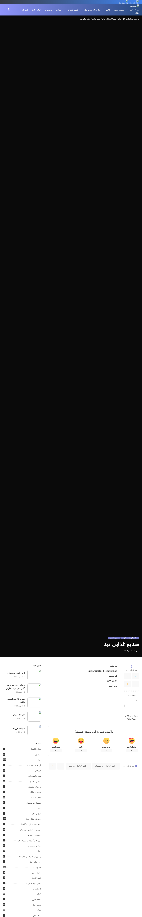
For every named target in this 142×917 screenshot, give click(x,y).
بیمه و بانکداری (35, 781)
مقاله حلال (37, 916)
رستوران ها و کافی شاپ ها (30, 857)
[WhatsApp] (127, 676)
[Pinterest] (60, 766)
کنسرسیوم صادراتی (33, 883)
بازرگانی (38, 771)
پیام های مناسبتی (34, 787)
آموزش (38, 755)
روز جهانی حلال (35, 862)
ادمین (137, 651)
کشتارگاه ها (36, 878)
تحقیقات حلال (35, 792)
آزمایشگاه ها (36, 749)
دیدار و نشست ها (34, 846)
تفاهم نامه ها (36, 798)
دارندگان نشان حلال (130, 638)
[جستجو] (4, 9)
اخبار (39, 760)
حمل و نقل (36, 814)
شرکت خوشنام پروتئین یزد (131, 717)
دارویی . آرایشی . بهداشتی (30, 830)
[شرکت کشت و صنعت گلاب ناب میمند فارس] (34, 688)
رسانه (38, 851)
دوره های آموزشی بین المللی (29, 841)
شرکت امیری (19, 715)
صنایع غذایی (114, 638)
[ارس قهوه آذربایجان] (34, 675)
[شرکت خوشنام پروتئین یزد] (131, 706)
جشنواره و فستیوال (33, 803)
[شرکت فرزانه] (34, 730)
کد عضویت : (112, 676)
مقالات (38, 910)
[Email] (127, 684)
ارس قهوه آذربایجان (16, 673)
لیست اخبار (36, 905)
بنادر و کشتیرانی (34, 776)
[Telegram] (135, 684)
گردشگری (37, 889)
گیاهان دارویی (35, 899)
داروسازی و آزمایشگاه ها (31, 824)
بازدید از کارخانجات (33, 765)
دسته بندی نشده (34, 835)
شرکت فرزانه (19, 728)
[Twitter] (135, 676)
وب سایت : (113, 666)
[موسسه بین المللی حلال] (133, 9)
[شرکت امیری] (34, 716)
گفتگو (39, 894)
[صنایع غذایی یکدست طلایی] (34, 702)
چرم (39, 808)
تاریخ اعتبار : (112, 686)
